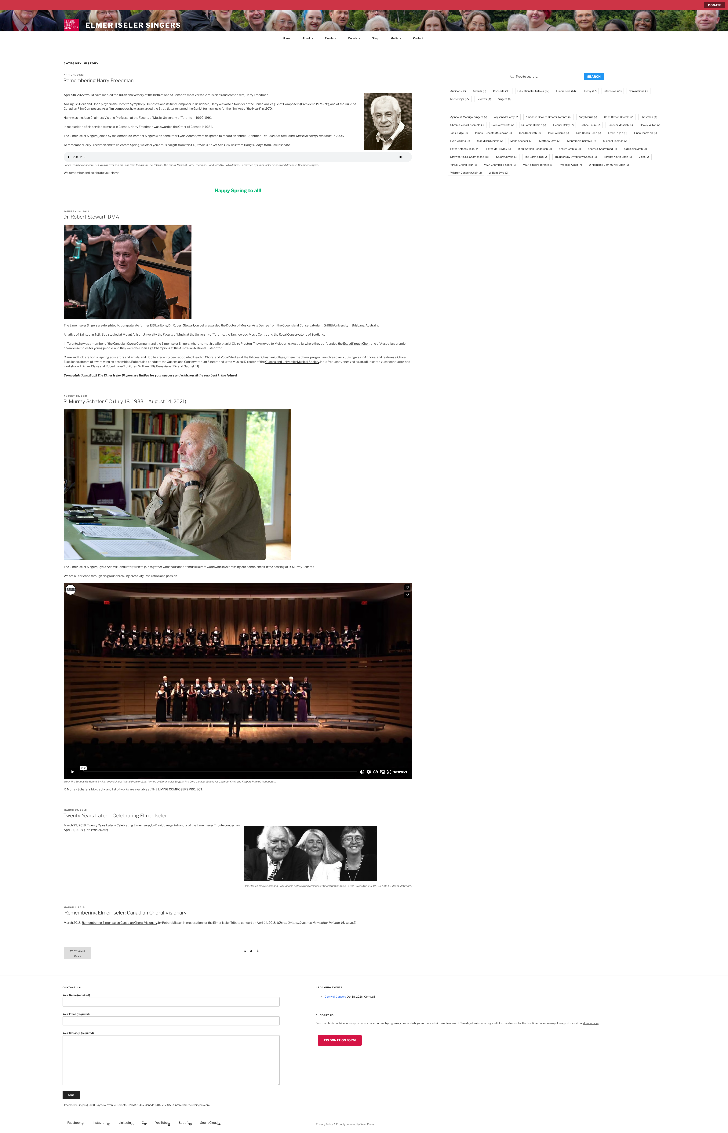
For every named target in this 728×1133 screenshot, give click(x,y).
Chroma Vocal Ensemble (467, 124)
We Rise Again (571, 164)
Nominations (638, 91)
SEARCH (594, 76)
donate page (591, 1023)
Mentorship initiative (581, 140)
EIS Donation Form (340, 1040)
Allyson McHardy (506, 117)
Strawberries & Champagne (469, 156)
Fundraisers (566, 91)
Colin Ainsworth (502, 124)
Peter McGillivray (498, 148)
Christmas (648, 117)
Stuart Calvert (506, 156)
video (644, 156)
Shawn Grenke (570, 148)
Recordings (460, 99)
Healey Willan (650, 124)
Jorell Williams (558, 132)
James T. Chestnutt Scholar (493, 132)
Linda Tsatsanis (645, 132)
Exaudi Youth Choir (356, 343)
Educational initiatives (533, 91)
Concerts (501, 91)
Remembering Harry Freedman (98, 80)
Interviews (613, 91)
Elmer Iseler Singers (133, 25)
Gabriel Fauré (591, 124)
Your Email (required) (76, 1014)
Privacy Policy (324, 1124)
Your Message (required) (78, 1033)
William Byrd (498, 172)
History (590, 91)
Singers (504, 99)
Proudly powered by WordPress (355, 1124)
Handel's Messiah (620, 124)
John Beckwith (530, 132)
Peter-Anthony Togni (464, 148)
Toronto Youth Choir (618, 156)
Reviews (484, 99)
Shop (375, 38)
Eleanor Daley (563, 124)
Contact (418, 38)
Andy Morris (587, 117)
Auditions (458, 91)
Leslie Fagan (617, 132)
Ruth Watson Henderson (535, 148)
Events (329, 38)
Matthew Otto (549, 140)
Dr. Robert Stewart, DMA (91, 217)
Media (394, 38)
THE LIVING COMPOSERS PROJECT (176, 789)
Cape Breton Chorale (618, 117)
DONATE (714, 5)
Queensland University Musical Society (292, 362)
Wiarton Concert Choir (466, 172)
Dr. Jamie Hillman (533, 124)
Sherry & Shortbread (602, 148)
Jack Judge (459, 132)
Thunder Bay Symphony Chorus (576, 156)
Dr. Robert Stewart (181, 325)
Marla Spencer (521, 140)
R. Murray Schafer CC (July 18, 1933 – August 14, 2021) (124, 401)
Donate (352, 38)
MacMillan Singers (490, 140)
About (306, 38)
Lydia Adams (460, 140)
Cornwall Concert (335, 996)
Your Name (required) (76, 995)
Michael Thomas (615, 140)
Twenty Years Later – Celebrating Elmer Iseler (115, 815)
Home (286, 38)
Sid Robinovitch (635, 148)
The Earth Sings (536, 156)
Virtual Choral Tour (463, 164)
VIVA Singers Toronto (538, 164)
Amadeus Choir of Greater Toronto (548, 117)
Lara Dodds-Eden (588, 132)
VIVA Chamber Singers (500, 164)
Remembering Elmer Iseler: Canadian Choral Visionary (125, 913)
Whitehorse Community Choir (609, 164)
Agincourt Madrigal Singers (468, 117)
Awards (479, 91)
